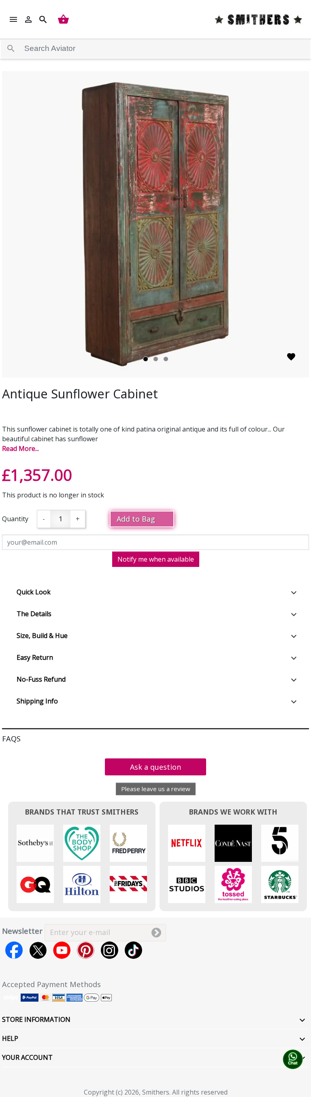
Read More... (20, 448)
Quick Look (34, 591)
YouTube (61, 950)
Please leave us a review (155, 789)
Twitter (38, 950)
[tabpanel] (155, 224)
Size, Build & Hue (42, 635)
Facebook (14, 950)
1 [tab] (145, 359)
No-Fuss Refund (41, 679)
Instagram (109, 950)
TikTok (133, 950)
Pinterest (85, 950)
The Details (34, 613)
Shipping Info (37, 701)
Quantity (15, 518)
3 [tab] (165, 359)
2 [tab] (155, 359)
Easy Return (35, 657)
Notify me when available (155, 559)
